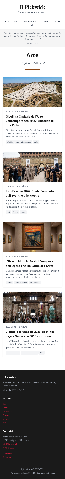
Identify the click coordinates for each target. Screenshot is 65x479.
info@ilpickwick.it (11, 443)
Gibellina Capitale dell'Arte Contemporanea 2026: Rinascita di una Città (30, 121)
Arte (6, 21)
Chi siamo (7, 453)
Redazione (7, 457)
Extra (32, 25)
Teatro (16, 21)
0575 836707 (8, 447)
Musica (57, 21)
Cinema (45, 21)
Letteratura (30, 21)
